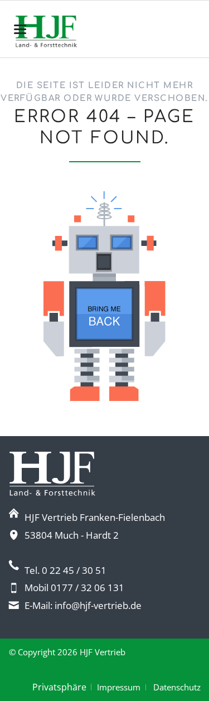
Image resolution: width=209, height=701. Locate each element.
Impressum (118, 687)
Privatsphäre (59, 687)
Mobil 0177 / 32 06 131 (74, 587)
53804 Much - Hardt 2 (72, 535)
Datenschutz (177, 687)
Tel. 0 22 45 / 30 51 (65, 570)
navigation (20, 29)
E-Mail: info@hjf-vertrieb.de (83, 605)
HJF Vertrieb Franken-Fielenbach (95, 517)
